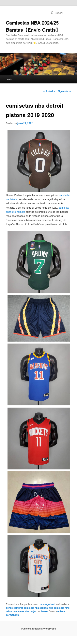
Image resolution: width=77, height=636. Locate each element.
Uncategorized (47, 604)
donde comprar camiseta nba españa (27, 607)
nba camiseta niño (59, 607)
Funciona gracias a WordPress (38, 628)
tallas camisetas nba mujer (21, 611)
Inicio (9, 79)
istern (44, 611)
